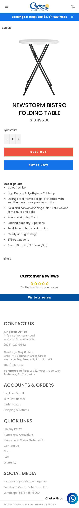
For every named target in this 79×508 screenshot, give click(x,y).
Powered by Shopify (45, 504)
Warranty (10, 462)
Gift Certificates (15, 399)
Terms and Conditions (19, 435)
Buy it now (38, 165)
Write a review (39, 297)
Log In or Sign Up (15, 393)
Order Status (12, 404)
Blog (6, 451)
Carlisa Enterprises (23, 504)
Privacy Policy (13, 429)
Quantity (10, 130)
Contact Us (11, 446)
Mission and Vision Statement (23, 440)
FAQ (6, 457)
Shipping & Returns (16, 410)
